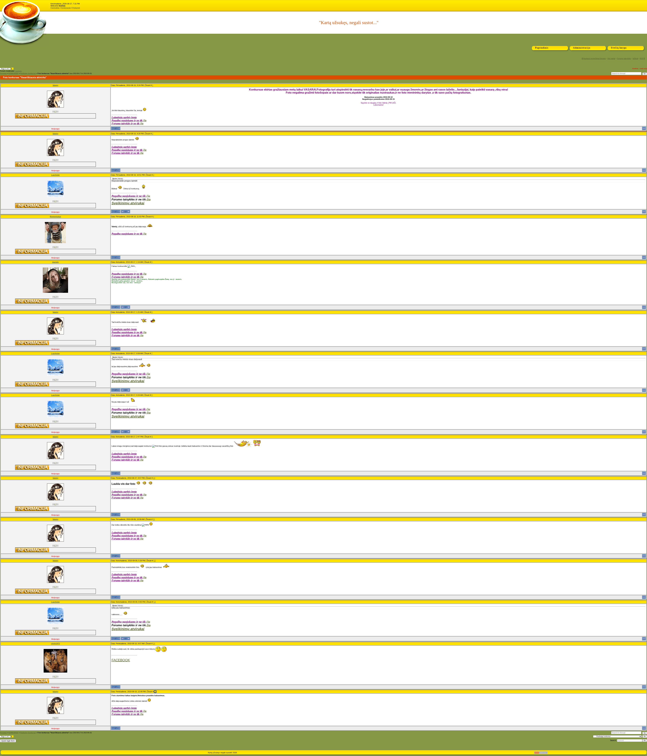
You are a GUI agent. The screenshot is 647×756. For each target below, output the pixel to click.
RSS (641, 58)
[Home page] (125, 211)
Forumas (3, 73)
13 (155, 602)
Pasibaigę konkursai (28, 73)
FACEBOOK (121, 660)
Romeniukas (55, 217)
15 (155, 692)
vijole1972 (55, 644)
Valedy (55, 85)
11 (154, 519)
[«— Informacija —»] (32, 116)
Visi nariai (611, 58)
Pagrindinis (55, 8)
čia (144, 120)
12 (155, 561)
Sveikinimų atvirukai (128, 203)
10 (154, 478)
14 (154, 644)
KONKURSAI (13, 73)
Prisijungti (76, 8)
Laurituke (18, 71)
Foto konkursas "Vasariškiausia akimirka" (53, 73)
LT (55, 111)
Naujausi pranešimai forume (594, 58)
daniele (55, 262)
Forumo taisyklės (624, 58)
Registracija (66, 8)
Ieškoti (635, 58)
